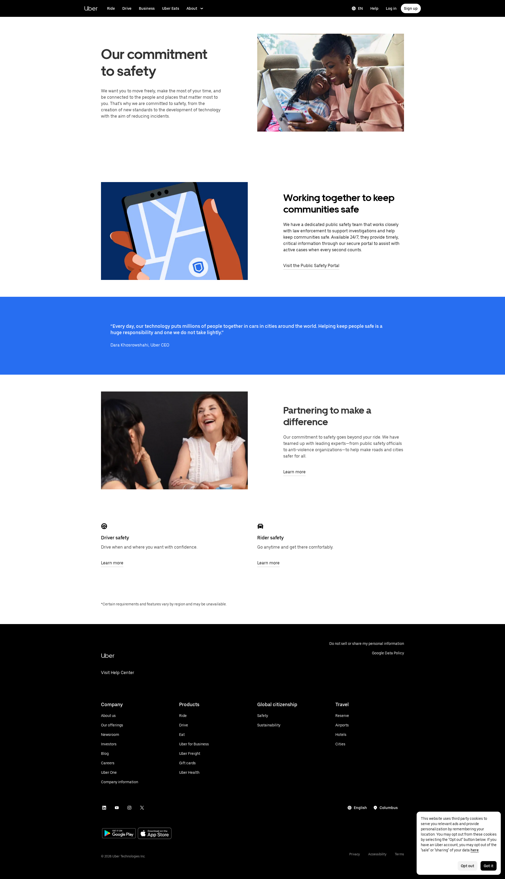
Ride (111, 8)
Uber (91, 8)
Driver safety (115, 537)
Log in (391, 8)
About (191, 8)
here (475, 850)
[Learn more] (104, 526)
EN (360, 8)
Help (374, 8)
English (360, 808)
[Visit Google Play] (119, 833)
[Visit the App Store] (154, 834)
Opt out (467, 866)
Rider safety (270, 537)
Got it (488, 866)
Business (147, 8)
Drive (127, 8)
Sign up (411, 8)
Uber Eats (170, 8)
